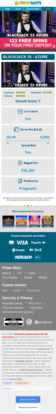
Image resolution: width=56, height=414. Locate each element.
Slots (18, 9)
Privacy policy (36, 307)
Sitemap (28, 277)
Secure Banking (10, 277)
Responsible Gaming (12, 303)
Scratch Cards (32, 9)
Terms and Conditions (12, 307)
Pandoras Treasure (47, 226)
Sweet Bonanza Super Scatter (21, 226)
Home (7, 9)
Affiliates (42, 277)
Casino (48, 9)
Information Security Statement (17, 311)
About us (6, 272)
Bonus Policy (35, 303)
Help (19, 272)
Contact (32, 272)
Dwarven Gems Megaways (8, 226)
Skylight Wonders (35, 226)
